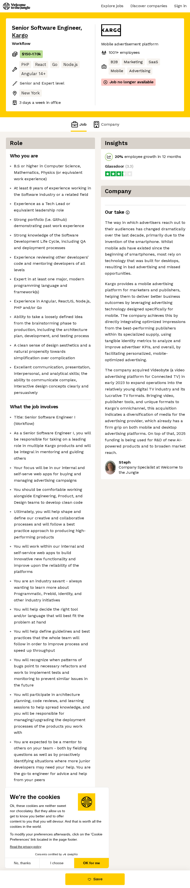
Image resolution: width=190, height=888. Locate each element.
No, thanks (22, 863)
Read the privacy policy (25, 847)
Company (110, 124)
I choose (57, 863)
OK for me (91, 863)
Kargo (20, 35)
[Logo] (16, 6)
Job (83, 124)
